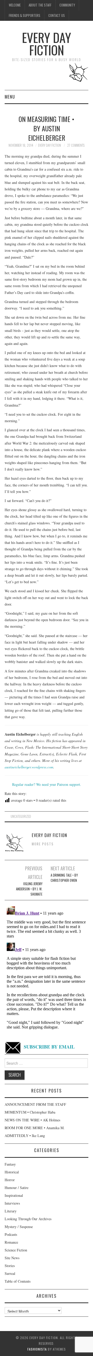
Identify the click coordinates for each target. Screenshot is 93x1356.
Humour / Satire (16, 1187)
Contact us (56, 15)
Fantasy (10, 1164)
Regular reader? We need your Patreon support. (46, 784)
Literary (11, 1211)
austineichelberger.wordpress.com (29, 766)
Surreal (10, 1273)
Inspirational (14, 1195)
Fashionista (37, 1349)
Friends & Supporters (24, 15)
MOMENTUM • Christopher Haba (30, 1112)
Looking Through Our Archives (28, 1218)
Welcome (15, 5)
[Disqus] (46, 969)
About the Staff (40, 5)
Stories (10, 1265)
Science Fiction (16, 1250)
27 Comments (75, 145)
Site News (12, 1257)
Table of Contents (17, 1281)
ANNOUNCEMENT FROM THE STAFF (35, 1104)
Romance (11, 1242)
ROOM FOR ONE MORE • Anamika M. (35, 1127)
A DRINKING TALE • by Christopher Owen (64, 878)
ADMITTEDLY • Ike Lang (25, 1135)
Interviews (12, 1203)
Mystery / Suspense (19, 1226)
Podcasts (11, 1234)
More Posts (43, 843)
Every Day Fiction (46, 43)
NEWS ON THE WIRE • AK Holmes (32, 1119)
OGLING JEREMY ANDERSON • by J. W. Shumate (29, 889)
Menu (10, 96)
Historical (12, 1171)
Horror (10, 1179)
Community (67, 5)
